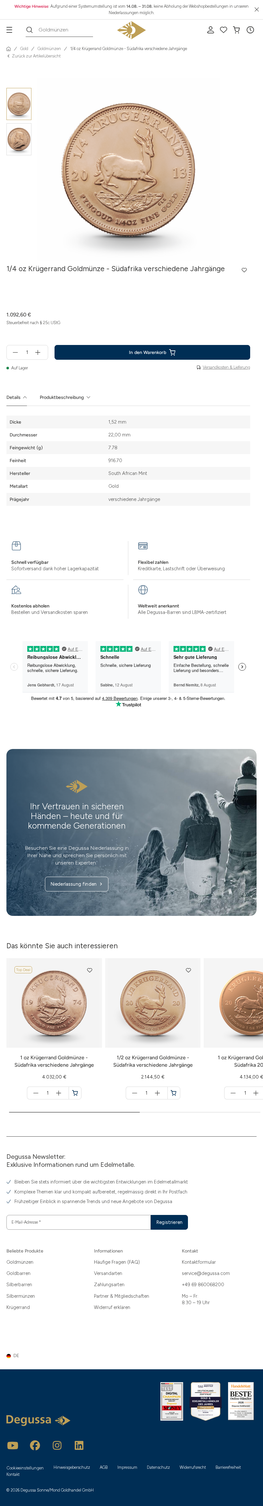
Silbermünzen (20, 1296)
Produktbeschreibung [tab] (62, 397)
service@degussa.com (206, 1273)
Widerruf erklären (112, 1307)
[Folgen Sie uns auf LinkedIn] (79, 1445)
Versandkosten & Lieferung (226, 367)
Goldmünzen (19, 1262)
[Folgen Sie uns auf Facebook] (35, 1445)
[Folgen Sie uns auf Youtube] (12, 1445)
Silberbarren (19, 1284)
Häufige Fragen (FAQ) (117, 1262)
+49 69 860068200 (203, 1284)
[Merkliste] (223, 29)
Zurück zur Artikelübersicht (36, 56)
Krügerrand (18, 1307)
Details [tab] (13, 397)
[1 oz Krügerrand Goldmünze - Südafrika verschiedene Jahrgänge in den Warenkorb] (75, 1093)
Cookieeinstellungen (25, 1468)
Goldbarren (18, 1273)
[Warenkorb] (236, 29)
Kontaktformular (199, 1262)
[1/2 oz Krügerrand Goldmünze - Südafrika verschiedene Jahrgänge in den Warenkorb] (173, 1093)
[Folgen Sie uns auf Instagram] (57, 1445)
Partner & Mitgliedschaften (121, 1296)
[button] (250, 29)
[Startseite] (8, 49)
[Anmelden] (210, 29)
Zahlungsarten (109, 1284)
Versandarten (108, 1273)
